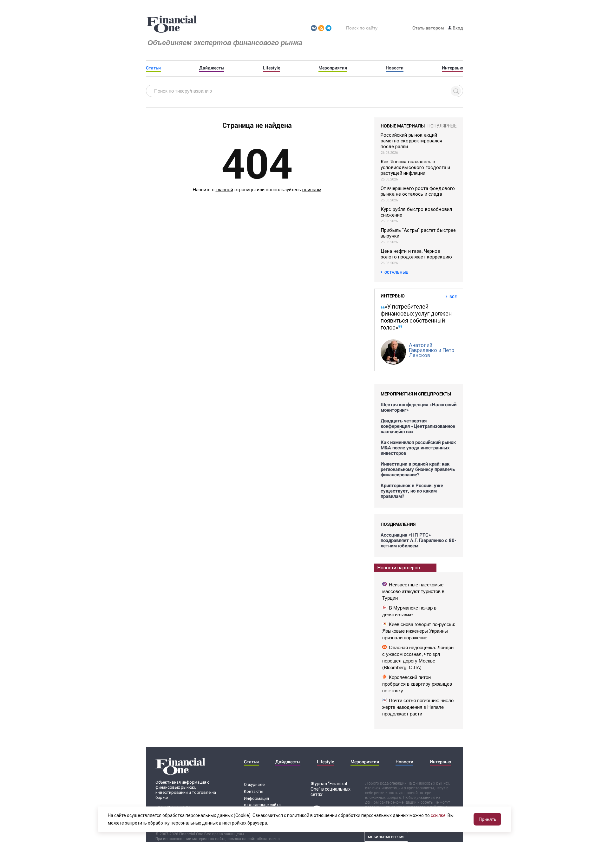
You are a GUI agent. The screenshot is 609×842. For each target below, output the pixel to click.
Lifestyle (271, 67)
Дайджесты (211, 67)
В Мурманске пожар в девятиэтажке (409, 611)
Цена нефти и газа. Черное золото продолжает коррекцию (416, 254)
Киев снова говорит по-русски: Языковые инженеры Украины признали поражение (418, 631)
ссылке (438, 815)
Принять (487, 819)
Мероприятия (332, 67)
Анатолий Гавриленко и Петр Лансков (431, 350)
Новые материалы (403, 126)
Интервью (452, 67)
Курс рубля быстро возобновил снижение (416, 212)
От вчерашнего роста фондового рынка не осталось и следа (418, 191)
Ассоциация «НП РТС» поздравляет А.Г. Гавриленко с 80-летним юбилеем (418, 540)
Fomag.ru (171, 24)
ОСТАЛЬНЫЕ (396, 272)
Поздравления (398, 524)
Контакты (253, 791)
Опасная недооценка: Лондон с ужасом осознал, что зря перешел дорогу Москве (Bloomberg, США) (418, 657)
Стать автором (428, 28)
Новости (394, 67)
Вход (457, 28)
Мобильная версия (386, 836)
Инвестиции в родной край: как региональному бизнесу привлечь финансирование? (418, 469)
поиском (311, 190)
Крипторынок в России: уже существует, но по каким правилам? (412, 491)
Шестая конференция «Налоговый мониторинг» (418, 407)
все (453, 296)
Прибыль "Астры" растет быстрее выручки (418, 233)
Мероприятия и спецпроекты (416, 393)
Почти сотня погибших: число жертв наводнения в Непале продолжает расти (418, 707)
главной (224, 190)
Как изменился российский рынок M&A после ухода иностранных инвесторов (418, 448)
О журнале (254, 784)
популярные (442, 125)
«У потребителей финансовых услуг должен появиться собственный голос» (416, 317)
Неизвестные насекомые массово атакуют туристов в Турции (413, 591)
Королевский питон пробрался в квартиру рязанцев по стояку (417, 684)
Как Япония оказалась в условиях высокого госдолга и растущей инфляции (415, 167)
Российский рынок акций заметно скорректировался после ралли (411, 140)
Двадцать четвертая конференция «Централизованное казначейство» (418, 426)
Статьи (153, 67)
